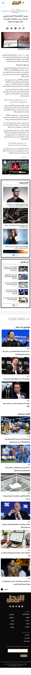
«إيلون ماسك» (12, 318)
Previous (17, 255)
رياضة (12, 627)
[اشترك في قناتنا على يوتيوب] (10, 606)
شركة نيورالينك (21, 55)
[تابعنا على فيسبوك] (22, 606)
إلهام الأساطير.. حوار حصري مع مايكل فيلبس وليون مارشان (16, 247)
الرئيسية (18, 9)
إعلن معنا (26, 641)
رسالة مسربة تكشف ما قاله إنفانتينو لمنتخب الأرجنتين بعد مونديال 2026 (11, 291)
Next (13, 255)
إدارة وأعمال (25, 614)
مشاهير (11, 617)
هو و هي (11, 614)
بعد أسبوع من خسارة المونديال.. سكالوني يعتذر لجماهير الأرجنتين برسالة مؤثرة (10, 276)
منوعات (11, 624)
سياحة (27, 620)
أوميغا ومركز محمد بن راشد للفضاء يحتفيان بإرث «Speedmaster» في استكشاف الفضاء (10, 268)
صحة (12, 620)
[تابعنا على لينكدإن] (13, 606)
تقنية (27, 623)
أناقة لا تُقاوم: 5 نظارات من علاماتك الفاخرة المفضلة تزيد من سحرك (17, 205)
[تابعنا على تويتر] (16, 606)
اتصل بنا (27, 638)
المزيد (5, 589)
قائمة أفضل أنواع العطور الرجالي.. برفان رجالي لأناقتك (16, 226)
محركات (27, 627)
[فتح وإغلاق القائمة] (23, 3)
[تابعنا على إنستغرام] (19, 606)
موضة (27, 617)
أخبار (12, 9)
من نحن (27, 634)
